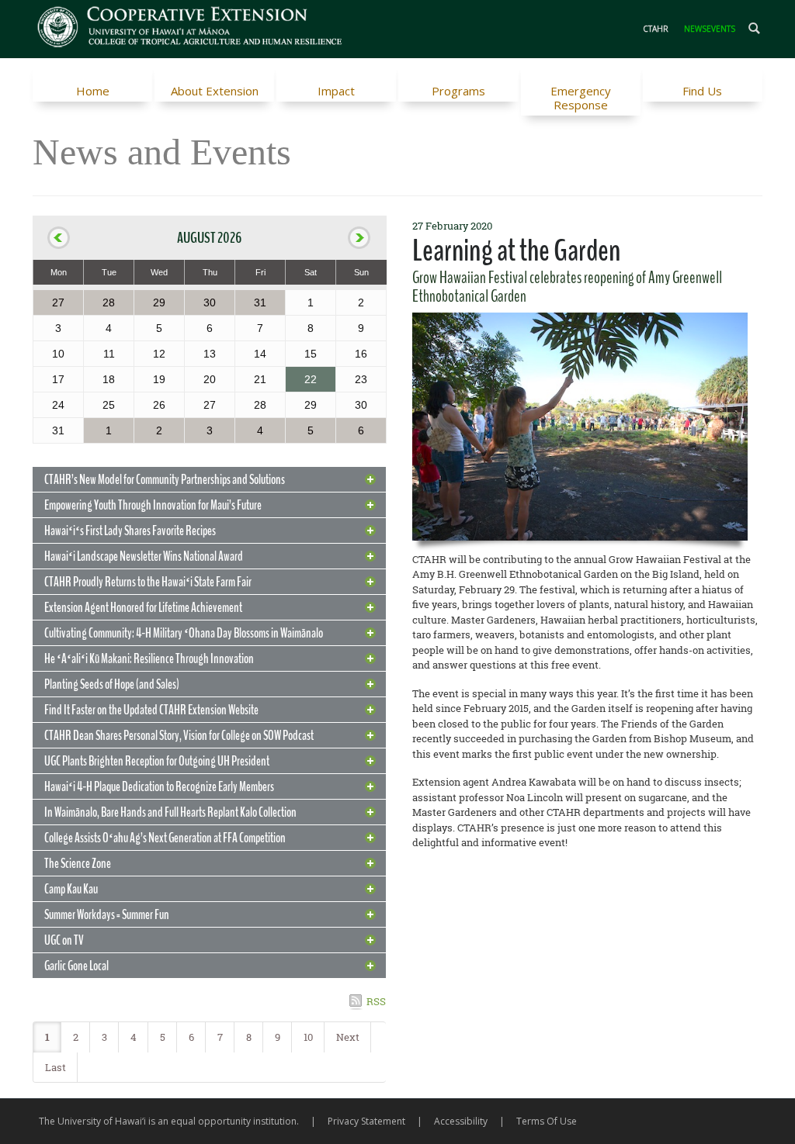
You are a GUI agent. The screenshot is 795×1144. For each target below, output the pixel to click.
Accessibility (461, 1121)
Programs (458, 91)
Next (347, 1037)
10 (308, 1037)
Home (92, 91)
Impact (336, 91)
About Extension (215, 91)
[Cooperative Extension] (191, 28)
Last (55, 1067)
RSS (376, 1001)
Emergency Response (580, 97)
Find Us (702, 91)
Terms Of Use (546, 1121)
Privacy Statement (366, 1121)
